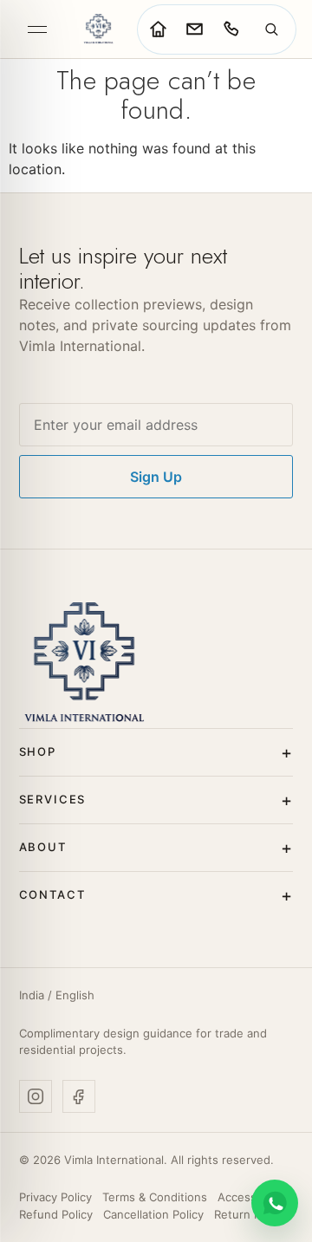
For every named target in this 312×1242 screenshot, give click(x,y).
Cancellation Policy (153, 1214)
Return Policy (249, 1214)
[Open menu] (37, 29)
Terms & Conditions (154, 1197)
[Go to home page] (157, 29)
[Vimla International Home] (98, 29)
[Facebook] (78, 1096)
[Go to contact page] (194, 29)
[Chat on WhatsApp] (274, 1203)
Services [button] (53, 799)
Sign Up (156, 476)
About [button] (43, 847)
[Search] (271, 29)
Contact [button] (52, 894)
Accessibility (251, 1197)
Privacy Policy (55, 1197)
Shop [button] (37, 751)
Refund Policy (56, 1214)
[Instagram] (35, 1096)
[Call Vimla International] (230, 29)
